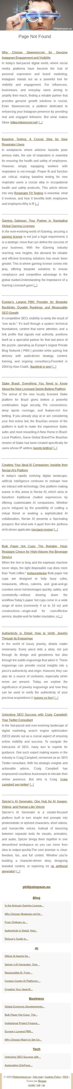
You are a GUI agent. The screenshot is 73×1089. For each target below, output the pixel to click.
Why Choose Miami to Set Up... (23, 1039)
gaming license (12, 236)
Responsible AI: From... (18, 972)
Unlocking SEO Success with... (23, 1056)
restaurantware (37, 573)
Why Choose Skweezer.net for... (23, 913)
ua (43, 1085)
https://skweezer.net (24, 122)
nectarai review (42, 529)
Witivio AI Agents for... (17, 956)
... (40, 122)
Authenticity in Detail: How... (21, 930)
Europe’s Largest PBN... (19, 1031)
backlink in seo (41, 366)
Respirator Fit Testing (28, 193)
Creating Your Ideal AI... (19, 989)
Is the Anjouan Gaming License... (24, 905)
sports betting (43, 448)
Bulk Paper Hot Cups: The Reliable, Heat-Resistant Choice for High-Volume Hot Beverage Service (35, 552)
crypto (31, 1085)
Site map (38, 1077)
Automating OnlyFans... (19, 1065)
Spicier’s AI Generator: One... (22, 964)
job (38, 1085)
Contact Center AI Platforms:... (23, 980)
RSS (65, 1077)
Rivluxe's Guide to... (16, 938)
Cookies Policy (53, 1077)
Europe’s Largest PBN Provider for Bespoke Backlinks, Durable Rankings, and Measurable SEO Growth (35, 307)
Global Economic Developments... (25, 1006)
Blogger (42, 1081)
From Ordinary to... (16, 922)
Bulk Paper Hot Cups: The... (21, 1014)
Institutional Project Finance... (22, 1023)
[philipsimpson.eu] (36, 15)
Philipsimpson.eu (21, 1077)
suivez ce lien (44, 697)
